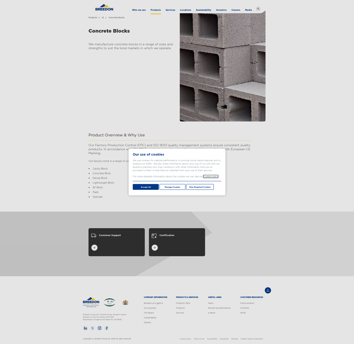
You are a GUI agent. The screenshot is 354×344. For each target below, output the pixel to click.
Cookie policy (210, 176)
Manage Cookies (172, 187)
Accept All (146, 187)
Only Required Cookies (200, 187)
